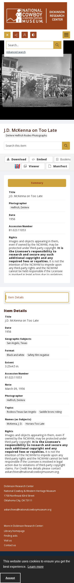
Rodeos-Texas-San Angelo (21, 412)
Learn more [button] (36, 566)
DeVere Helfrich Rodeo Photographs (26, 135)
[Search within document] (66, 146)
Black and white (15, 355)
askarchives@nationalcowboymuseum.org (27, 509)
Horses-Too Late (35, 423)
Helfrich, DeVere (20, 207)
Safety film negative (38, 355)
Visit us (8, 540)
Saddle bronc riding (50, 412)
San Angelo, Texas (17, 343)
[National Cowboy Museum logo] (35, 16)
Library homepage (14, 531)
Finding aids (10, 535)
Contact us (10, 545)
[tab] (37, 183)
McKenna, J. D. (14, 423)
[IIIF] (17, 166)
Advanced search (16, 52)
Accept (10, 577)
